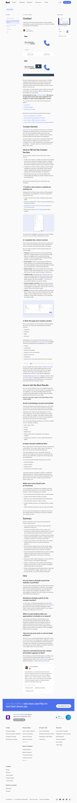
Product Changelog (44, 799)
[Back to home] (8, 2)
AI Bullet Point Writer (47, 367)
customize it (47, 279)
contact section (29, 130)
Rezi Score (37, 376)
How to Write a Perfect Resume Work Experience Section (39, 122)
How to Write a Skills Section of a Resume (35, 120)
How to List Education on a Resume (33, 115)
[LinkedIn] (30, 668)
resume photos (50, 605)
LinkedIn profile (46, 274)
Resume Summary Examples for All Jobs (34, 118)
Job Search (27, 105)
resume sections (43, 341)
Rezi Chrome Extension (34, 205)
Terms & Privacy (33, 799)
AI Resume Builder (41, 95)
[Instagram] (56, 799)
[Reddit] (63, 799)
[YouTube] (60, 799)
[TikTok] (69, 799)
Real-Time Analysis (28, 377)
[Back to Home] (8, 717)
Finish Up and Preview (42, 659)
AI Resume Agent (28, 107)
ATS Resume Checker (29, 109)
